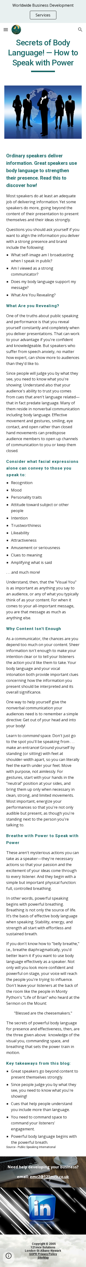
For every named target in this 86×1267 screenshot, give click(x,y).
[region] (43, 11)
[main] (43, 55)
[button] (5, 29)
